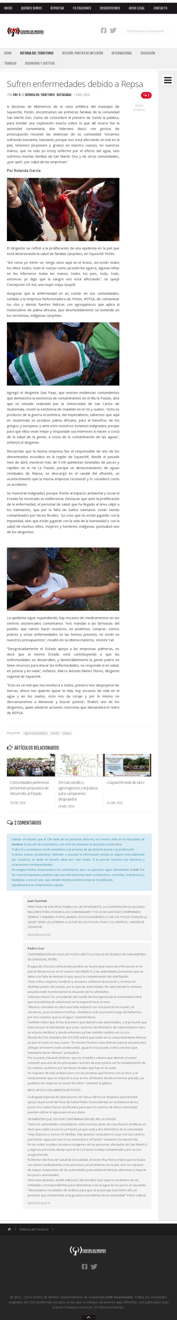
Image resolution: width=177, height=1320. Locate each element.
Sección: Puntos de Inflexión (82, 53)
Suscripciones (110, 8)
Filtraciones (82, 8)
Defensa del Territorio (36, 53)
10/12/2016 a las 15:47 (39, 1203)
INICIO (8, 8)
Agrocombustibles (36, 733)
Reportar (57, 8)
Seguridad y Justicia (40, 63)
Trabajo (10, 63)
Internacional (122, 53)
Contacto (160, 8)
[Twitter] (113, 30)
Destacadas (64, 95)
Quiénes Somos (31, 8)
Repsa (67, 733)
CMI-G (17, 95)
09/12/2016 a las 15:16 (39, 935)
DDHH (8, 53)
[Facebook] (104, 30)
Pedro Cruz (36, 948)
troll (135, 870)
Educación (148, 53)
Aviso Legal (137, 8)
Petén (55, 733)
